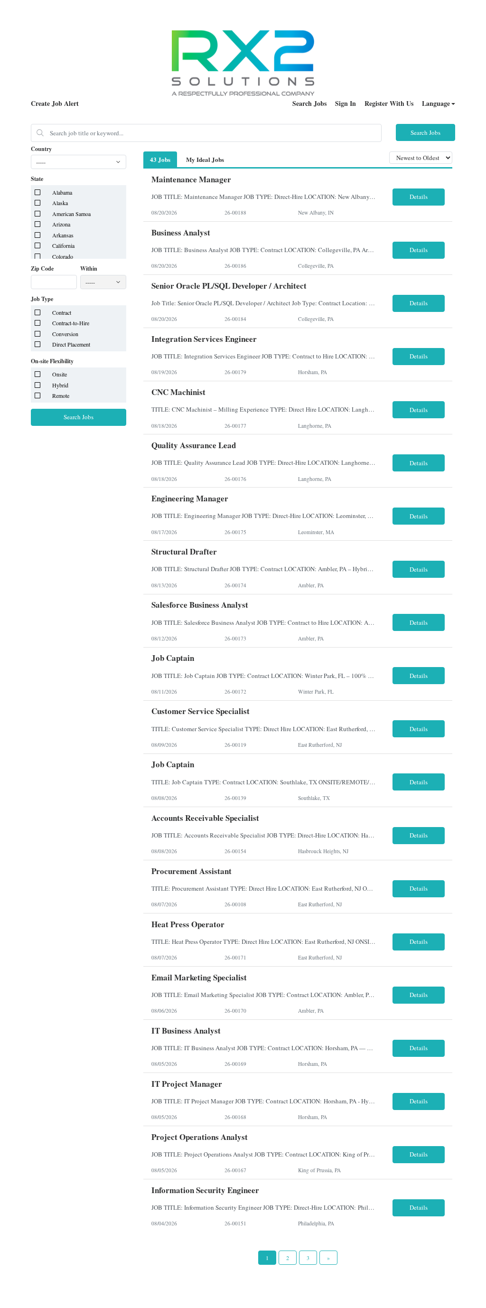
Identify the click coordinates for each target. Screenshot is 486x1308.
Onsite (59, 374)
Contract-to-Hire (70, 323)
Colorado (62, 256)
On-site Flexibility (52, 361)
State (37, 179)
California (63, 245)
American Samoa (71, 213)
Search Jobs (309, 103)
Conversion (65, 334)
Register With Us (388, 103)
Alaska (60, 203)
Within (88, 269)
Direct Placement (71, 344)
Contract (61, 312)
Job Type (42, 299)
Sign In (345, 103)
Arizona (61, 224)
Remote (60, 395)
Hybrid (60, 385)
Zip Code (42, 269)
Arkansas (63, 235)
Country (41, 149)
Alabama (62, 192)
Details (419, 196)
